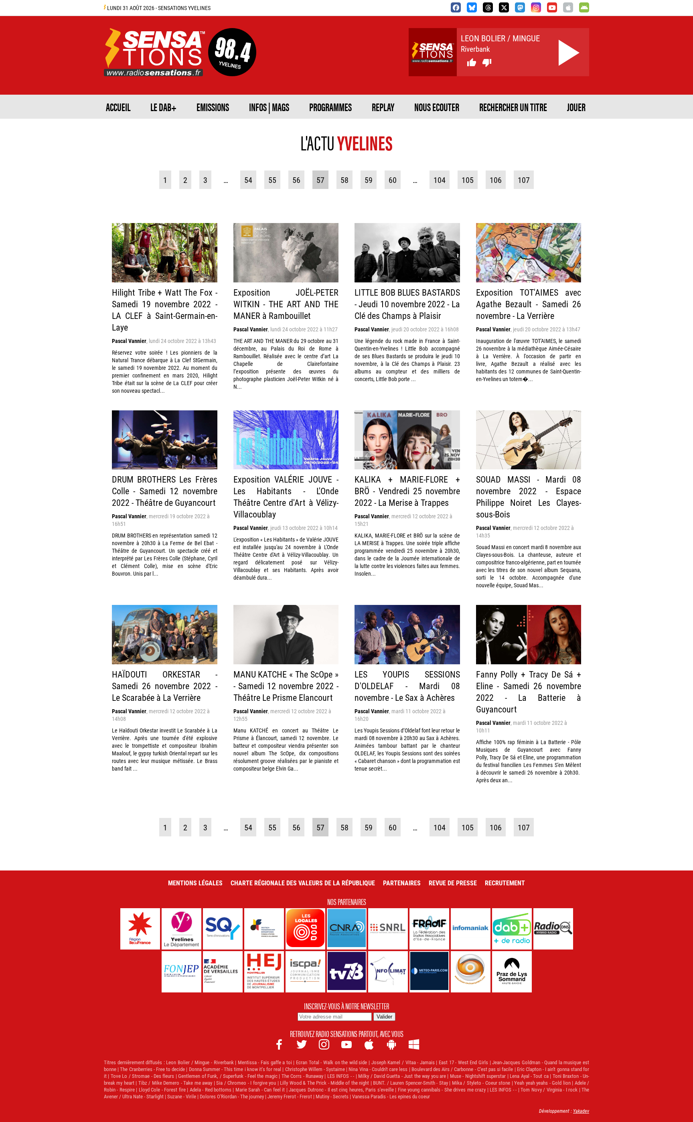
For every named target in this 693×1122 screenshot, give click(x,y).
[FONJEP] (181, 971)
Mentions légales (195, 883)
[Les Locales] (305, 929)
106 (496, 179)
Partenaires (402, 883)
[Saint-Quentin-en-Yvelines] (223, 929)
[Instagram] (536, 7)
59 (369, 179)
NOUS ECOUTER (436, 106)
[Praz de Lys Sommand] (512, 971)
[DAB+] (512, 929)
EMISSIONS (213, 106)
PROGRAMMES (330, 106)
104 (440, 179)
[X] (504, 7)
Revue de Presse (453, 883)
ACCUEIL (118, 106)
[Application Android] (584, 7)
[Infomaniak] (470, 929)
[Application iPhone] (568, 7)
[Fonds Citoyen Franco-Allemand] (264, 929)
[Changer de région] (232, 67)
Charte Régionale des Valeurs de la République (303, 883)
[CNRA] (347, 929)
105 (468, 179)
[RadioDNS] (553, 929)
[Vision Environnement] (470, 971)
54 (248, 179)
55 (272, 179)
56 (296, 179)
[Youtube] (552, 7)
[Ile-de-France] (140, 929)
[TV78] (347, 971)
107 (524, 179)
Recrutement (505, 883)
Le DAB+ (163, 106)
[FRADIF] (429, 929)
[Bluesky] (472, 7)
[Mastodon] (520, 7)
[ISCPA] (305, 971)
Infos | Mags (269, 106)
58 (344, 179)
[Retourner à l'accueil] (154, 67)
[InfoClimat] (388, 971)
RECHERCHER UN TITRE (513, 106)
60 (393, 179)
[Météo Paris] (429, 971)
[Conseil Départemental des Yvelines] (181, 929)
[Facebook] (456, 7)
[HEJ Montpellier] (264, 971)
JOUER (576, 106)
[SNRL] (388, 929)
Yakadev (581, 1111)
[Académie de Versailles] (223, 971)
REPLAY (383, 106)
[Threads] (488, 7)
